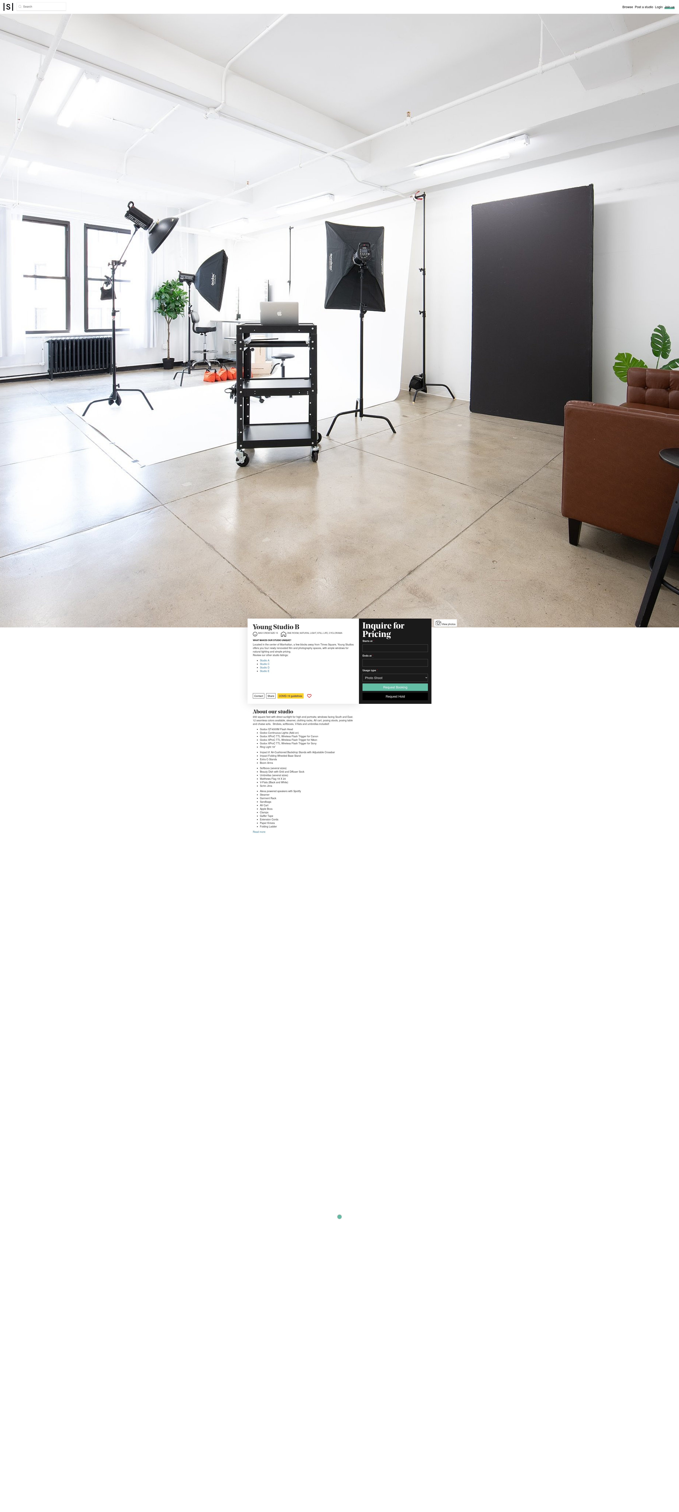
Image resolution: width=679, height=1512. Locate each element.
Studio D (264, 667)
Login (659, 6)
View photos (448, 624)
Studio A (264, 660)
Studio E (264, 671)
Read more (259, 831)
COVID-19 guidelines (290, 696)
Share (271, 696)
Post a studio (644, 6)
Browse (627, 6)
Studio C (264, 664)
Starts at (368, 641)
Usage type (370, 670)
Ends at (367, 655)
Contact (258, 696)
